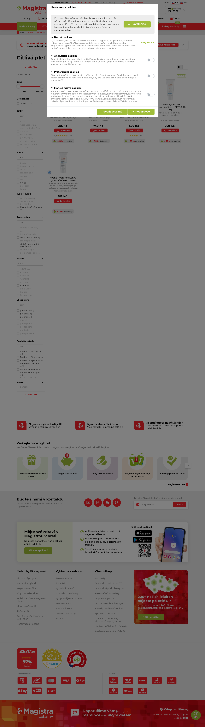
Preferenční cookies (66, 72)
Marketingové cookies (67, 88)
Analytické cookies (65, 56)
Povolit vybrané (112, 112)
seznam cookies (63, 30)
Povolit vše (138, 24)
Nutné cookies (63, 37)
